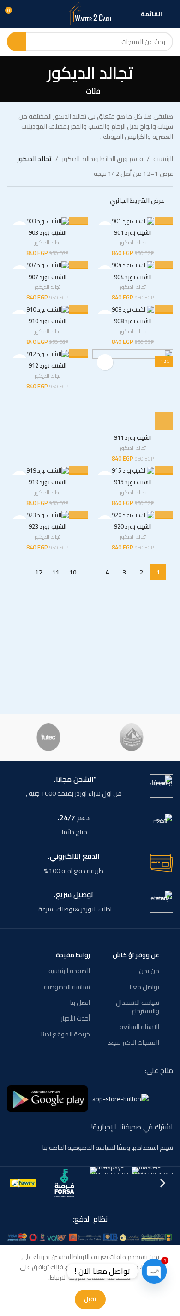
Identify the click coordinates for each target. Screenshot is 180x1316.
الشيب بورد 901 (133, 232)
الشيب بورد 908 (133, 321)
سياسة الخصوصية (67, 987)
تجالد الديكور (133, 243)
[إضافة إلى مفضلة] (105, 362)
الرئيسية (163, 159)
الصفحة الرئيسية (69, 971)
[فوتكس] (48, 737)
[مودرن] (131, 737)
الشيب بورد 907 (47, 277)
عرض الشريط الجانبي (137, 200)
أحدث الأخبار (75, 1018)
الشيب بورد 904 (133, 277)
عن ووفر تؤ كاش (136, 955)
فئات (93, 90)
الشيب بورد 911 (133, 437)
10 (73, 572)
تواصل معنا (144, 987)
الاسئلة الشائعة (139, 1027)
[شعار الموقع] (90, 13)
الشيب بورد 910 (47, 321)
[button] (164, 421)
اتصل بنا (80, 1003)
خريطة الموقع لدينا (65, 1034)
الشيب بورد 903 (47, 232)
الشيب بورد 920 (133, 526)
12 (38, 572)
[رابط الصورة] (90, 1236)
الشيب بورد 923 (47, 526)
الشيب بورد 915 (133, 482)
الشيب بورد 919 (47, 482)
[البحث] (16, 41)
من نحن (149, 971)
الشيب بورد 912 (47, 365)
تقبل (90, 1298)
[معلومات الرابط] (90, 786)
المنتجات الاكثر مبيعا (133, 1042)
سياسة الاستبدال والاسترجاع (137, 1007)
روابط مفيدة (73, 955)
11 (56, 572)
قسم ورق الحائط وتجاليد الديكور (102, 159)
